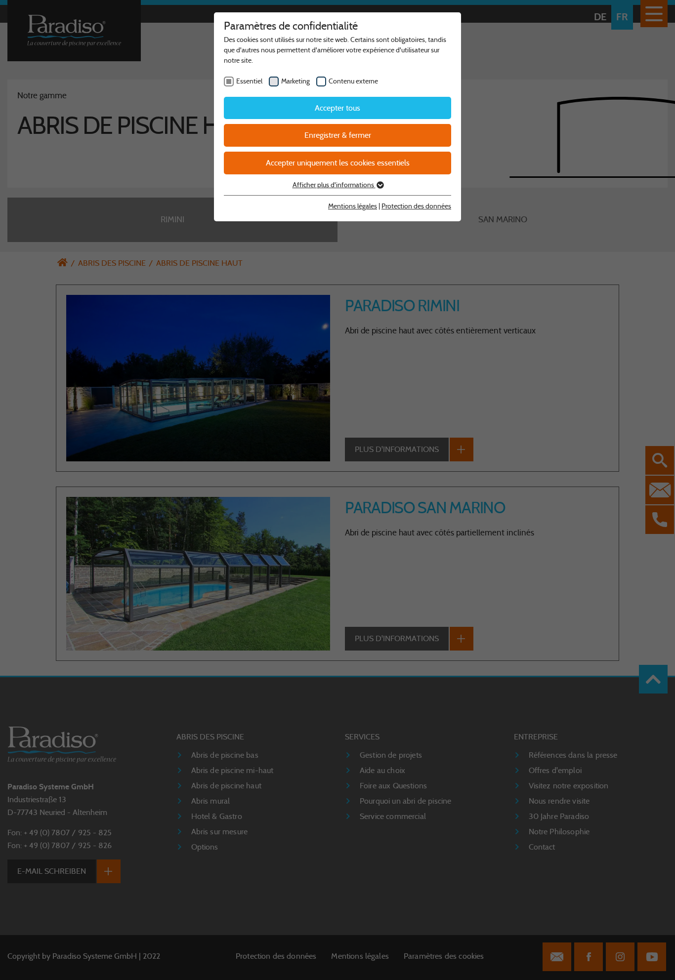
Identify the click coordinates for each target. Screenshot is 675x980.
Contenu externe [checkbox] (353, 81)
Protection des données (416, 206)
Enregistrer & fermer (337, 135)
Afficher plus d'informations (334, 184)
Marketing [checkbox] (295, 81)
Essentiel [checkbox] (249, 81)
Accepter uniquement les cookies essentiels (338, 162)
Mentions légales (352, 206)
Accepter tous (337, 108)
